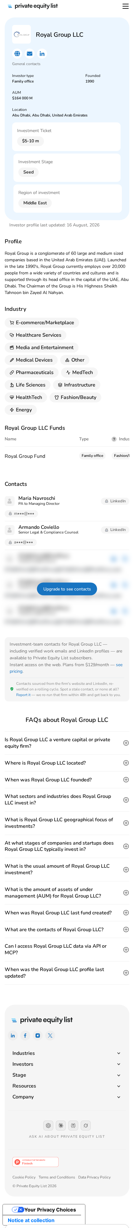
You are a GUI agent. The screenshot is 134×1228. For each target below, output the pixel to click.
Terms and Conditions (57, 1177)
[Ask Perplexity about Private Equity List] (73, 1126)
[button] (67, 743)
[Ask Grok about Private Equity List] (86, 1126)
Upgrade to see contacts (67, 589)
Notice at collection (31, 1220)
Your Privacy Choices (50, 1210)
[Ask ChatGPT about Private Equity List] (48, 1126)
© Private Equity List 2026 (34, 1185)
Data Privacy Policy (94, 1177)
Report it (23, 694)
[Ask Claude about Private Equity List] (61, 1126)
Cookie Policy (24, 1177)
